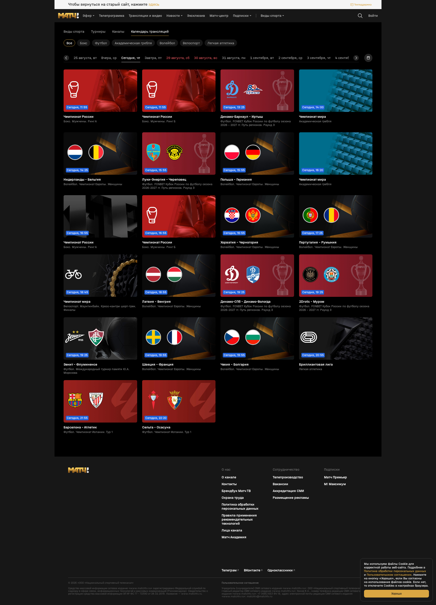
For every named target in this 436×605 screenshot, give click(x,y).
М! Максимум (335, 484)
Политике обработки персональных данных (395, 571)
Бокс (83, 43)
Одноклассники (280, 570)
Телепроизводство (288, 477)
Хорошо (396, 593)
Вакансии (280, 484)
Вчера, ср (109, 58)
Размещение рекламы (291, 498)
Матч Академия (234, 537)
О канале (229, 477)
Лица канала (232, 530)
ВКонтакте (252, 570)
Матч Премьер (335, 477)
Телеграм (229, 570)
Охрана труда (233, 498)
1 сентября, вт (262, 58)
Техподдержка (363, 4)
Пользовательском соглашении (389, 575)
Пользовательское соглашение (240, 582)
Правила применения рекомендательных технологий (239, 519)
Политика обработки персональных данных (240, 506)
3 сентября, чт (319, 58)
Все (69, 43)
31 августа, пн (233, 58)
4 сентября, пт (347, 58)
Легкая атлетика (221, 43)
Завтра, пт (153, 58)
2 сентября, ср (290, 58)
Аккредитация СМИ (288, 491)
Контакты (229, 484)
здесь (154, 4)
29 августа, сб (177, 58)
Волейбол (167, 43)
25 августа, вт (85, 58)
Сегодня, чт (130, 58)
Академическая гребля (133, 43)
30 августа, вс (205, 58)
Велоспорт (191, 43)
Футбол (101, 43)
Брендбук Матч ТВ (236, 491)
